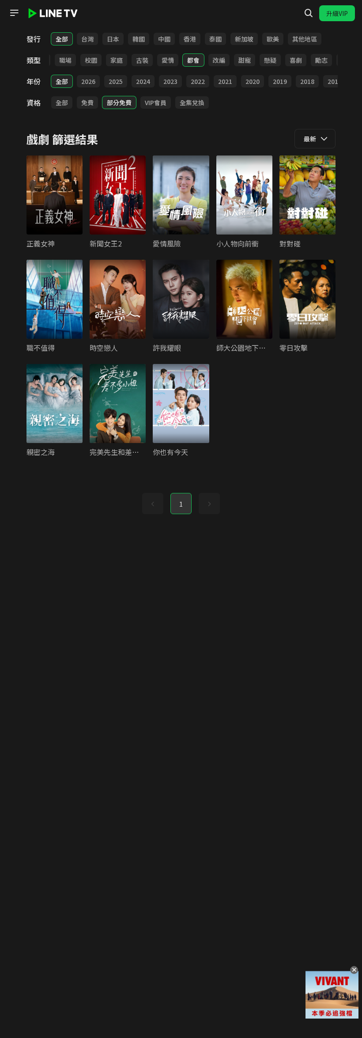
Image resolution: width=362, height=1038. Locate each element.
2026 (88, 81)
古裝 (142, 60)
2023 (170, 81)
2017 (335, 81)
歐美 (273, 38)
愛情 (168, 60)
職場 (65, 60)
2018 (307, 81)
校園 (91, 60)
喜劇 (296, 60)
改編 (219, 60)
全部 (62, 38)
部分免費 (119, 102)
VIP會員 (155, 102)
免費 (87, 102)
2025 (116, 81)
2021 (225, 81)
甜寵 (244, 60)
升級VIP (337, 13)
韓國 (138, 38)
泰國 (215, 38)
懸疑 (270, 60)
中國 (164, 38)
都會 (193, 60)
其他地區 (304, 38)
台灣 (87, 38)
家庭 (116, 60)
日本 (113, 38)
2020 (252, 81)
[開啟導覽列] (14, 13)
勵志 (321, 60)
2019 (280, 81)
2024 (143, 81)
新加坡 (244, 38)
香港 (190, 38)
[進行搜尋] (308, 13)
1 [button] (181, 504)
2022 (198, 81)
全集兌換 (192, 102)
